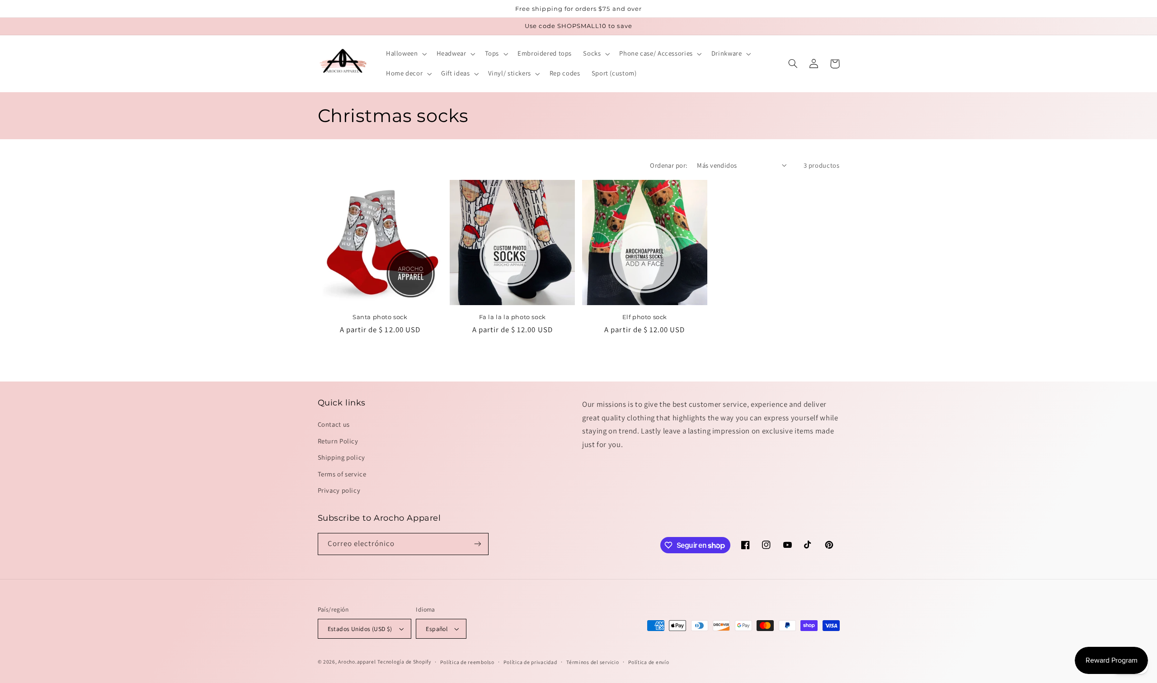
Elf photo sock (644, 316)
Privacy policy (339, 490)
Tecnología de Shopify (404, 661)
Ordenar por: (668, 165)
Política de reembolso (467, 662)
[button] (405, 54)
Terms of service (342, 474)
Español (436, 629)
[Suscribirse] (477, 544)
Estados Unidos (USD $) (360, 629)
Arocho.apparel (357, 661)
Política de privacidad (530, 662)
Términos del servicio (592, 662)
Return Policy (338, 441)
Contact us (334, 424)
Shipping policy (341, 457)
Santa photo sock (380, 316)
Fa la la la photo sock (512, 316)
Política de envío (648, 662)
